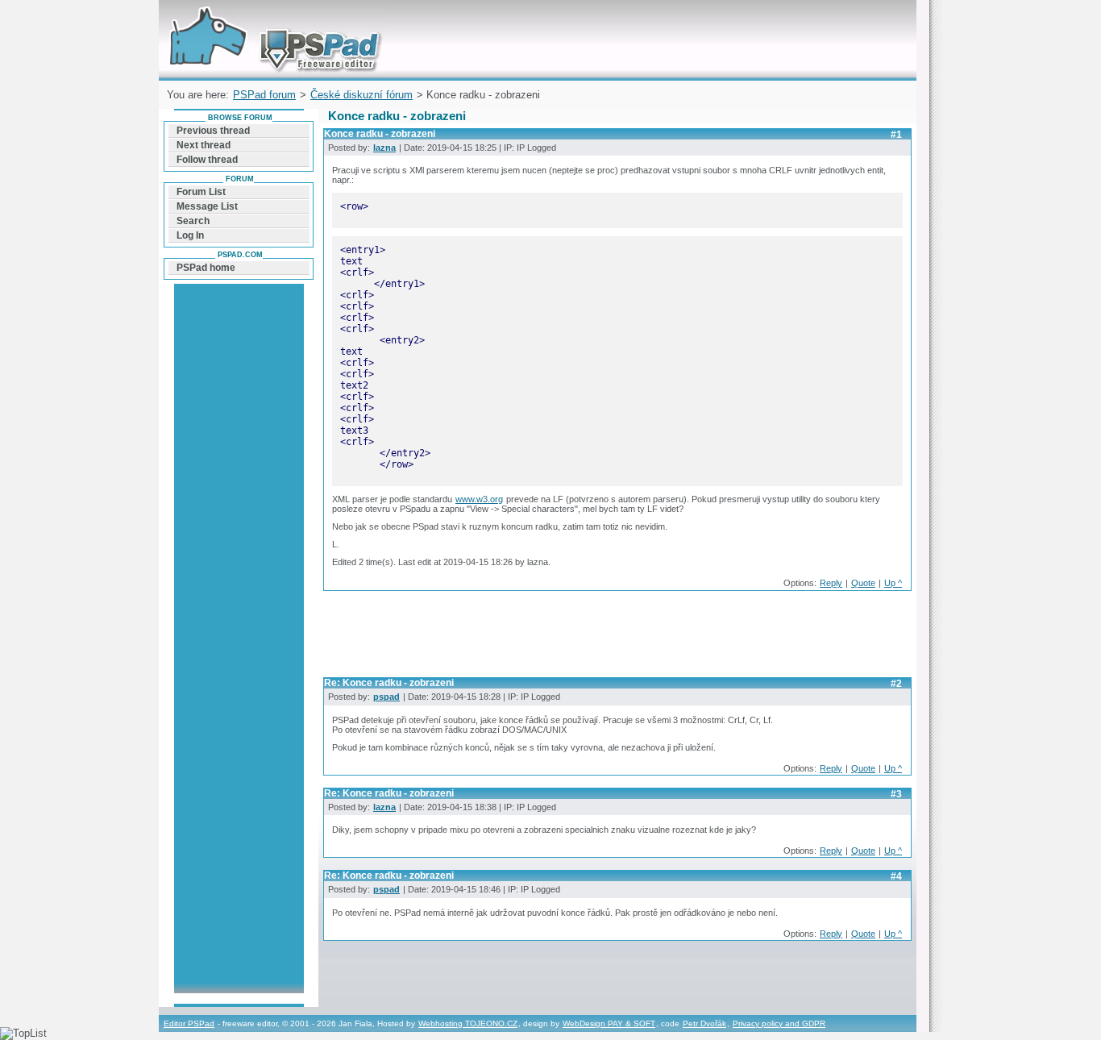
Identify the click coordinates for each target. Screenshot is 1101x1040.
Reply (831, 583)
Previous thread (213, 130)
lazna (384, 147)
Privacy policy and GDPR (779, 1023)
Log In (190, 235)
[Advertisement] (616, 638)
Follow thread (207, 159)
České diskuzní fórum (361, 95)
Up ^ (893, 583)
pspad (386, 696)
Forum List (201, 192)
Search (193, 221)
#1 (896, 134)
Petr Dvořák (704, 1023)
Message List (207, 206)
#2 (896, 683)
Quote (863, 583)
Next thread (204, 145)
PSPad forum (264, 95)
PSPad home (206, 267)
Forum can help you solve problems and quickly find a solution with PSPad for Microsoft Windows (271, 19)
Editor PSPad (189, 1023)
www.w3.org (479, 499)
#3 (896, 794)
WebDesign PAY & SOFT (609, 1023)
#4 (896, 876)
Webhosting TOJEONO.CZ (467, 1023)
